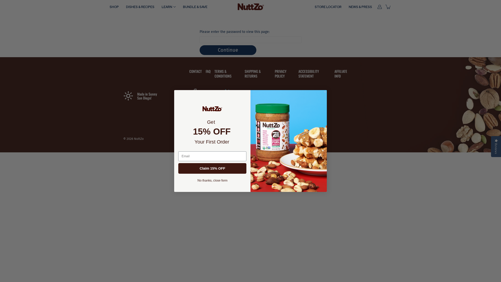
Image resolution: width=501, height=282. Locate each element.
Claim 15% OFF (212, 168)
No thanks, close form (212, 180)
